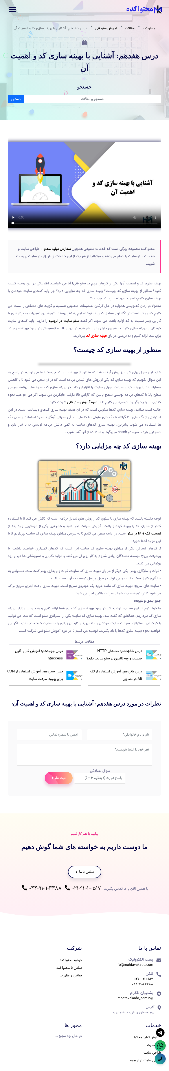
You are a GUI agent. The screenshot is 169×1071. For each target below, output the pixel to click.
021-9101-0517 (85, 888)
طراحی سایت (152, 1053)
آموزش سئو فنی (106, 28)
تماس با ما (86, 872)
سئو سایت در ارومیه (64, 321)
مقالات (129, 28)
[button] (12, 9)
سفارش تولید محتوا (57, 249)
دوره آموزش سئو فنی (82, 402)
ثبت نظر (60, 778)
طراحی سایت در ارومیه (145, 1060)
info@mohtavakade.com (134, 965)
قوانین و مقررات (71, 975)
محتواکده (149, 28)
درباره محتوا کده (71, 960)
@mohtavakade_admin (135, 998)
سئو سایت (154, 1045)
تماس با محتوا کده (69, 968)
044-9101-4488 (44, 888)
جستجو (16, 99)
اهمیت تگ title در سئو (144, 533)
